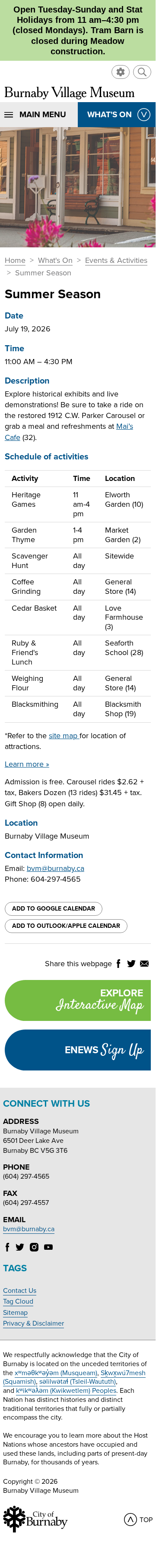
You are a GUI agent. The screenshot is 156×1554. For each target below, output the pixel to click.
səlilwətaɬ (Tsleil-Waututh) (77, 1381)
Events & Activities (116, 260)
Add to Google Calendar (53, 908)
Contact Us (19, 1290)
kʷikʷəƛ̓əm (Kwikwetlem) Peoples (66, 1390)
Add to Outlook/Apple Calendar (66, 926)
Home (15, 260)
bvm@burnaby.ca (55, 868)
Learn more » (27, 764)
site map (64, 735)
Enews (104, 1050)
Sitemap (15, 1312)
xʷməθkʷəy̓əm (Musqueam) (56, 1373)
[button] (142, 72)
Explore (100, 1001)
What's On (55, 260)
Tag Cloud (18, 1301)
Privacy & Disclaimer (33, 1323)
